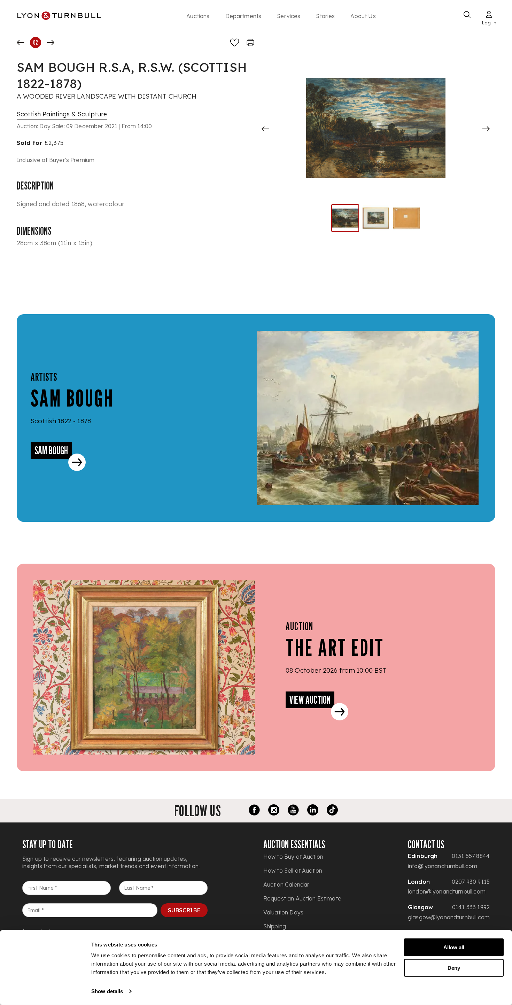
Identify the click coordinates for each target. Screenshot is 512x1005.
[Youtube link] (293, 811)
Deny (454, 968)
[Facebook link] (254, 811)
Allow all (453, 947)
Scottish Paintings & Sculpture (62, 114)
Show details (107, 991)
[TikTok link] (332, 811)
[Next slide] (485, 129)
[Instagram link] (273, 811)
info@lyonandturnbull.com (443, 866)
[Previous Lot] (20, 42)
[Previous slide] (265, 129)
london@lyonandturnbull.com (447, 891)
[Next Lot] (50, 42)
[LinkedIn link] (312, 811)
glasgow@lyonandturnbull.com (449, 917)
